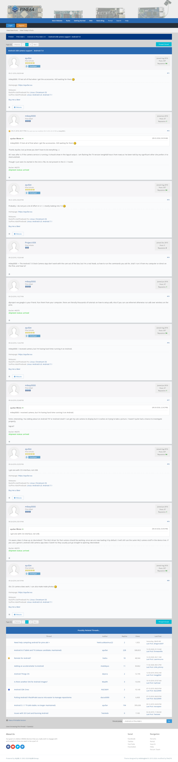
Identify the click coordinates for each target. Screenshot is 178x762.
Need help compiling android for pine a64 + (32, 642)
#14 (168, 257)
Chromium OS (41, 92)
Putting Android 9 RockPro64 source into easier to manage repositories (43, 697)
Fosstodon (132, 747)
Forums (153, 739)
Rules (68, 21)
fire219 (169, 758)
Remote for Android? (22, 658)
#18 (168, 464)
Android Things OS (21, 674)
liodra (105, 658)
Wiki (91, 21)
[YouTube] (13, 747)
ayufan (28, 58)
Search (118, 21)
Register (21, 25)
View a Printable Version (17, 720)
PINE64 (11, 37)
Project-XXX (30, 242)
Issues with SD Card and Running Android (31, 713)
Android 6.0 (37, 95)
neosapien (157, 706)
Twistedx (104, 713)
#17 (168, 400)
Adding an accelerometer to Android (29, 666)
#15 (168, 296)
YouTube (131, 744)
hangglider (157, 675)
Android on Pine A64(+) (35, 37)
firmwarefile (158, 651)
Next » (35, 44)
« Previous (17, 44)
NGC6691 (105, 689)
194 (124, 705)
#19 (168, 521)
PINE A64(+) (20, 37)
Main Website (57, 21)
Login (10, 25)
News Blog (100, 21)
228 (124, 650)
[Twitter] (17, 747)
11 (124, 666)
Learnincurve (158, 659)
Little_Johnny (158, 667)
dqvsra (105, 674)
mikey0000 (30, 116)
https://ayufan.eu (25, 85)
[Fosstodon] (22, 747)
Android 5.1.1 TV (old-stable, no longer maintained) (34, 705)
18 (124, 658)
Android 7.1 (47, 95)
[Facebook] (8, 747)
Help (126, 21)
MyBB (17, 758)
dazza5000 (157, 691)
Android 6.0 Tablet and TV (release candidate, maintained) (37, 650)
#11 (168, 73)
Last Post (149, 644)
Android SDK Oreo (21, 689)
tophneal (157, 683)
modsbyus (105, 666)
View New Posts (12, 30)
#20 (168, 580)
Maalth (105, 682)
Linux (32, 92)
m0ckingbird (143, 758)
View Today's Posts (27, 30)
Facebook (131, 739)
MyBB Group (34, 758)
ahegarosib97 (158, 644)
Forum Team (155, 749)
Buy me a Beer (14, 99)
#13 (168, 200)
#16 (168, 343)
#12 (168, 131)
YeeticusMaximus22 (105, 642)
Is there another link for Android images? (30, 682)
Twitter (130, 741)
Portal (110, 21)
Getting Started (79, 21)
